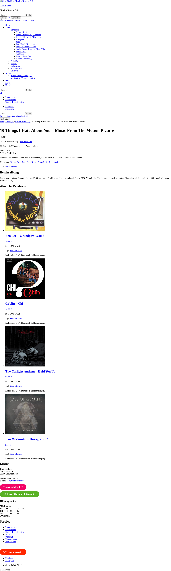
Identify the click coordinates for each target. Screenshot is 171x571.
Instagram (9, 109)
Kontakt (8, 85)
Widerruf (9, 537)
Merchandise (16, 68)
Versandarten (10, 541)
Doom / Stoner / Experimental (28, 34)
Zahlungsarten (11, 539)
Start (2, 121)
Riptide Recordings (24, 59)
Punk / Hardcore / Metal (26, 47)
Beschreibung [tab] (11, 167)
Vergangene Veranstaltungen (23, 78)
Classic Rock (21, 32)
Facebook (9, 106)
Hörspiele (20, 39)
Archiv (8, 73)
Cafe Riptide (5, 6)
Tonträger (15, 30)
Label (7, 83)
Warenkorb (22, 116)
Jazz (18, 42)
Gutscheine (15, 66)
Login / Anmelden (7, 116)
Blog (7, 80)
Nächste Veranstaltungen (21, 75)
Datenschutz (10, 99)
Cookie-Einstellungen (14, 102)
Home (8, 25)
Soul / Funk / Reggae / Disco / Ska (30, 49)
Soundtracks (21, 51)
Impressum (10, 97)
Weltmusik (20, 54)
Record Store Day (23, 56)
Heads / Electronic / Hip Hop (28, 37)
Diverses (14, 71)
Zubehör (14, 61)
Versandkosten (26, 141)
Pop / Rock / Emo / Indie (26, 44)
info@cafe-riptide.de (15, 481)
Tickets (14, 63)
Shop (7, 27)
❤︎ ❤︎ (13, 487)
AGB (7, 534)
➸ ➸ (19, 494)
